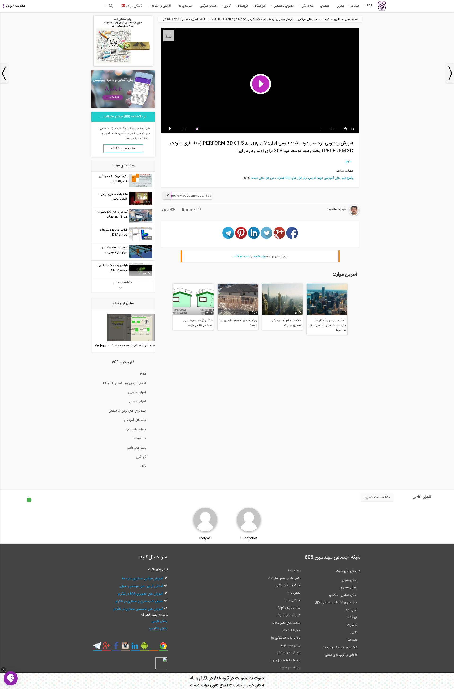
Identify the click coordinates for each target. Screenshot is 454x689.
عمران (340, 6)
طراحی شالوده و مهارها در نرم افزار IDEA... (113, 232)
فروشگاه (243, 6)
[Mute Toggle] (345, 129)
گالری (227, 6)
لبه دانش (307, 6)
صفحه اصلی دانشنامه (123, 148)
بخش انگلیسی (158, 628)
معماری (324, 6)
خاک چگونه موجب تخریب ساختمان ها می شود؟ (197, 323)
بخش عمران (349, 580)
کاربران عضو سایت (289, 615)
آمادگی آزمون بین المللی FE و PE (124, 383)
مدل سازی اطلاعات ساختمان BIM (336, 602)
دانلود (165, 210)
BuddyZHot (248, 538)
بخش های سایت (346, 571)
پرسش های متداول (288, 652)
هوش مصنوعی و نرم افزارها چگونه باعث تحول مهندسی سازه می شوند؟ (328, 325)
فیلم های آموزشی (307, 19)
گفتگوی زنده (133, 6)
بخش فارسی (159, 621)
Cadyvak (205, 538)
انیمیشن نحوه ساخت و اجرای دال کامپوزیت (114, 250)
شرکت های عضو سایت (286, 623)
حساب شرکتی (208, 6)
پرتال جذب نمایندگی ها (286, 637)
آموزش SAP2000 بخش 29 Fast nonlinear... (112, 214)
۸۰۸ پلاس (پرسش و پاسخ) (340, 647)
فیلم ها (325, 19)
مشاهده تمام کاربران (377, 497)
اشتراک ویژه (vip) (289, 608)
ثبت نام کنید (241, 256)
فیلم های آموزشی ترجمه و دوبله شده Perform (125, 345)
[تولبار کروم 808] (163, 647)
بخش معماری (348, 587)
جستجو (111, 6)
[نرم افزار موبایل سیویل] (144, 647)
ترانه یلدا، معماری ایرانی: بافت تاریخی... (114, 196)
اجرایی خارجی (137, 392)
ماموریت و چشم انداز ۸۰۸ (284, 578)
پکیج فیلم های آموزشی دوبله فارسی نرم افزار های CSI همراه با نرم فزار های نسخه (302, 178)
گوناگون (141, 457)
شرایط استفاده (292, 630)
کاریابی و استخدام (160, 6)
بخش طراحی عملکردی (343, 595)
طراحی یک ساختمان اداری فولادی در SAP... (113, 267)
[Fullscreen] (352, 129)
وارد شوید (259, 256)
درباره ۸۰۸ (294, 570)
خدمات (355, 6)
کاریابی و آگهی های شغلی (341, 655)
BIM (143, 374)
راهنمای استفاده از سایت (285, 660)
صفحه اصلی (351, 19)
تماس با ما (294, 593)
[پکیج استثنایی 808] (123, 65)
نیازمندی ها (185, 6)
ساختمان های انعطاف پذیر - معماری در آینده (285, 323)
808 (369, 6)
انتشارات (352, 625)
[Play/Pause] (171, 129)
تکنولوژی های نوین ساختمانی (127, 410)
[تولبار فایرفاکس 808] (153, 647)
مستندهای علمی (136, 429)
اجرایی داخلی (137, 401)
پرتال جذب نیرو (291, 645)
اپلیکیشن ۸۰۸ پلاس (288, 585)
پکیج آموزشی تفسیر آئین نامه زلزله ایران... (113, 178)
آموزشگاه (260, 6)
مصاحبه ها (139, 438)
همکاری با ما (293, 600)
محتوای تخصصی (284, 6)
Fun (143, 466)
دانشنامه (352, 640)
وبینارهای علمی (136, 447)
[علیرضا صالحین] (339, 215)
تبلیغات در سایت (290, 667)
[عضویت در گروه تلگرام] (97, 647)
